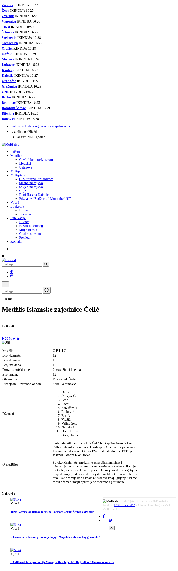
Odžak (7, 54)
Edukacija (17, 206)
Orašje (7, 48)
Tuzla (6, 27)
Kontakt (15, 241)
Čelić (5, 92)
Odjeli (23, 191)
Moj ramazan (28, 230)
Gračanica (9, 86)
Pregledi (24, 237)
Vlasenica (9, 21)
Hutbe (23, 210)
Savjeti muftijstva (31, 187)
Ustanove (25, 167)
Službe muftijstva (31, 183)
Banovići (8, 119)
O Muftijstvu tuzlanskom (36, 179)
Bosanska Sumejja (31, 226)
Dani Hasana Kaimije (34, 194)
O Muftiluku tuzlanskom (36, 159)
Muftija (15, 171)
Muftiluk (16, 155)
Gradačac (9, 81)
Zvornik (8, 16)
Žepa (5, 10)
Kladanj (8, 70)
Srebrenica (10, 43)
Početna (15, 152)
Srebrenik (9, 37)
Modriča (8, 59)
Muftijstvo (17, 175)
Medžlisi (25, 163)
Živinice (7, 5)
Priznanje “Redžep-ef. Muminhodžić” (45, 198)
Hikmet (24, 222)
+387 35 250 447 (124, 505)
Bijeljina (8, 113)
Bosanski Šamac (14, 108)
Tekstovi (25, 214)
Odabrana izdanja (31, 233)
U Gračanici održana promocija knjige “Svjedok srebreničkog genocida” (55, 537)
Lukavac (8, 65)
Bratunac (9, 102)
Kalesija (7, 75)
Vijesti (14, 202)
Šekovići (8, 32)
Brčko (6, 97)
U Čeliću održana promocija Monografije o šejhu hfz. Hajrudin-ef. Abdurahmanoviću (62, 562)
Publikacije (18, 218)
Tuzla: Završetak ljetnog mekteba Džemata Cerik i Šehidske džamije (52, 511)
